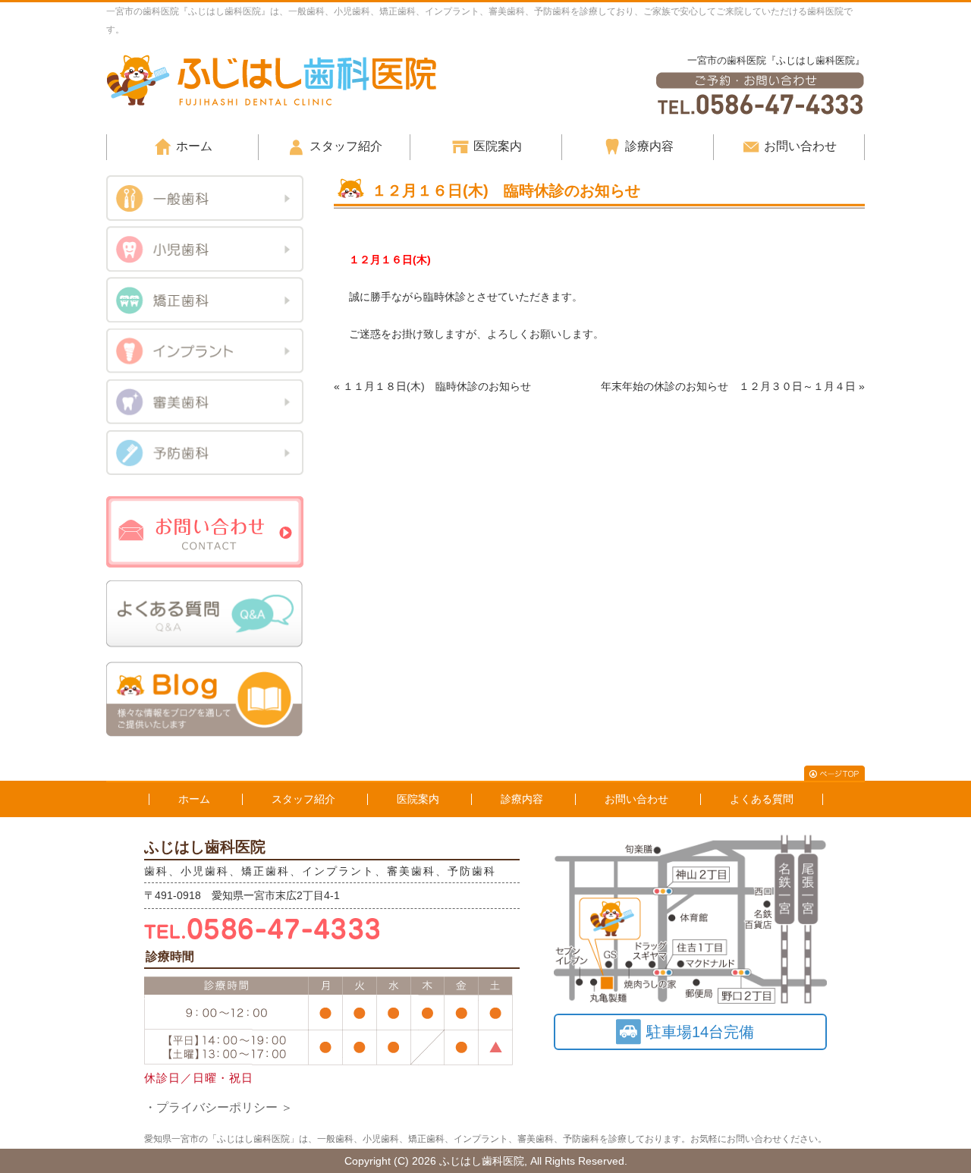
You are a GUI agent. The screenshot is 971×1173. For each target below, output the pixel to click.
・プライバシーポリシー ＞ (218, 1107)
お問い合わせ (800, 146)
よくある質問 (761, 799)
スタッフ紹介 (346, 146)
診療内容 (649, 146)
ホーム (194, 146)
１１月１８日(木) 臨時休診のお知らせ (437, 386)
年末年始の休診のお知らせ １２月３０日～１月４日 (728, 386)
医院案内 (497, 146)
